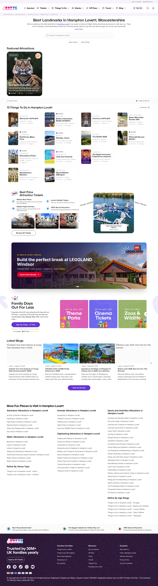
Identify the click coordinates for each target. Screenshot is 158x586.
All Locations (61, 563)
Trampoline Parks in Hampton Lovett (121, 489)
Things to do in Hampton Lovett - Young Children (126, 509)
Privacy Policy (124, 560)
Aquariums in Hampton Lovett (68, 415)
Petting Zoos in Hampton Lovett (69, 422)
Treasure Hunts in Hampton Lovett (70, 471)
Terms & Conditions (126, 563)
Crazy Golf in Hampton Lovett (119, 431)
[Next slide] (150, 48)
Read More (79, 29)
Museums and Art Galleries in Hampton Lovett (74, 448)
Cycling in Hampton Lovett (118, 434)
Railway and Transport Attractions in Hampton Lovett (77, 451)
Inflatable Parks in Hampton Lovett (121, 460)
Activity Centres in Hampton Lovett (20, 415)
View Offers (85, 42)
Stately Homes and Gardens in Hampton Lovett (75, 458)
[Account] (153, 8)
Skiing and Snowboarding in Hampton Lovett (125, 480)
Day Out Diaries (93, 549)
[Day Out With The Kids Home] (9, 8)
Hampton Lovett (33, 14)
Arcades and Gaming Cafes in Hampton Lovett (125, 418)
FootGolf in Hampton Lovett (118, 441)
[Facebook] (9, 567)
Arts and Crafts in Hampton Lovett (121, 421)
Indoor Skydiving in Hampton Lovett (121, 454)
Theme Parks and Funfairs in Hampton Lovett (74, 461)
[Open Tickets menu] (48, 8)
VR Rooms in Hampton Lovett (119, 492)
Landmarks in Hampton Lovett (68, 445)
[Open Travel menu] (113, 8)
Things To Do (61, 8)
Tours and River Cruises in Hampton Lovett (73, 468)
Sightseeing (44, 14)
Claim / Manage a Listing (128, 553)
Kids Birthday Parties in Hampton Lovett (123, 463)
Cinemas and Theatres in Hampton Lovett (123, 425)
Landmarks (54, 14)
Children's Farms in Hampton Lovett (70, 418)
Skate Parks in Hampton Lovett (119, 476)
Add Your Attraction (126, 556)
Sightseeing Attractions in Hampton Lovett (78, 433)
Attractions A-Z (62, 560)
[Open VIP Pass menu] (99, 8)
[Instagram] (27, 567)
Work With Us (147, 1)
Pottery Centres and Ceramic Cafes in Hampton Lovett (128, 473)
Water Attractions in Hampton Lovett (25, 437)
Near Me (139, 8)
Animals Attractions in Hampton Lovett (76, 410)
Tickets (43, 8)
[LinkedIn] (15, 567)
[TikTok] (21, 567)
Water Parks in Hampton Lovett (19, 458)
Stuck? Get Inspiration (64, 556)
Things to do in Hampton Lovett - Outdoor (23, 474)
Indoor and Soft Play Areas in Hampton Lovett (125, 457)
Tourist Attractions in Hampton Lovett (71, 464)
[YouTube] (33, 567)
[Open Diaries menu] (83, 8)
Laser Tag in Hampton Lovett (119, 467)
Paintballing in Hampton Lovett (119, 470)
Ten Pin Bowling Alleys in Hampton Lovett (123, 486)
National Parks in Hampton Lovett (19, 425)
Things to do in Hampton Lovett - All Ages (123, 503)
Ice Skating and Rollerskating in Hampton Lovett (126, 450)
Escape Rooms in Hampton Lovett (120, 437)
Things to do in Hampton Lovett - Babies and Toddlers (128, 506)
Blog (121, 8)
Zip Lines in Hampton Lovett (17, 431)
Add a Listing (136, 1)
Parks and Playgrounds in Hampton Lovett (23, 428)
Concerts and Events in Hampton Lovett (123, 428)
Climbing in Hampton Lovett (17, 418)
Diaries (78, 8)
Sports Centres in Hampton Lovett (120, 483)
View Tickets (73, 42)
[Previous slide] (147, 48)
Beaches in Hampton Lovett (17, 442)
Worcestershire (20, 14)
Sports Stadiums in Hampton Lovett (70, 455)
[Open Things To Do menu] (68, 8)
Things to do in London (64, 549)
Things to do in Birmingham (66, 553)
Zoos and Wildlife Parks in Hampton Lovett (73, 428)
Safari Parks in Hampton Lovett (69, 425)
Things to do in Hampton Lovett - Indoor (22, 471)
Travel (108, 8)
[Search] (147, 8)
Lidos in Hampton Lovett (16, 448)
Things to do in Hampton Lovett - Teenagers (124, 516)
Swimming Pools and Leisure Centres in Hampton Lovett (28, 455)
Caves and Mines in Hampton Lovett (71, 442)
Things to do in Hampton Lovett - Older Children (126, 512)
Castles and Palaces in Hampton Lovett (72, 438)
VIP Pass (93, 8)
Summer (31, 8)
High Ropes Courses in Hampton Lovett (22, 422)
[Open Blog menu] (125, 8)
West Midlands (8, 14)
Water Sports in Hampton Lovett (19, 461)
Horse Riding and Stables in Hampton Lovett (124, 447)
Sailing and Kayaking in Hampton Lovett (22, 451)
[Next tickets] (79, 221)
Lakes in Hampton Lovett (16, 445)
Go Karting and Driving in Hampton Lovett (123, 444)
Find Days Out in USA (95, 567)
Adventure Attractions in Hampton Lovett (27, 410)
